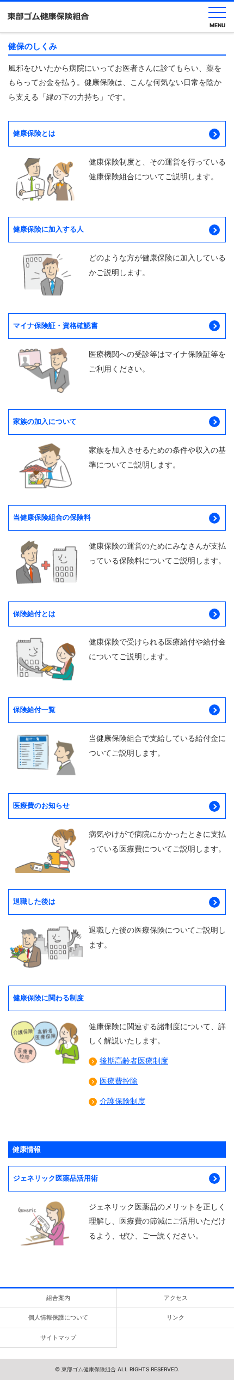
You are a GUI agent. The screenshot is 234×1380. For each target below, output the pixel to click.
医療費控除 (119, 1081)
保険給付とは (34, 614)
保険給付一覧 (34, 710)
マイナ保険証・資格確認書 (55, 325)
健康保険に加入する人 (48, 229)
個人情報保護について (58, 1317)
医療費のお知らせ (41, 805)
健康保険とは (34, 133)
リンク (175, 1317)
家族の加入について (45, 421)
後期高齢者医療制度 (134, 1060)
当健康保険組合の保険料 (52, 517)
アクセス (176, 1297)
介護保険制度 (122, 1101)
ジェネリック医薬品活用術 (55, 1178)
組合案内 (58, 1297)
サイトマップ (58, 1337)
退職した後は (34, 901)
